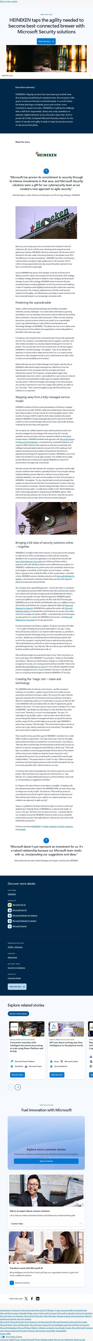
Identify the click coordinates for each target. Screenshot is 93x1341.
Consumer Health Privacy (10, 1339)
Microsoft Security (17, 1322)
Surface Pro (16, 1310)
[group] (27, 1050)
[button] (46, 41)
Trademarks (68, 1339)
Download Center (80, 1310)
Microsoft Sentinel (67, 439)
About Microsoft (78, 1328)
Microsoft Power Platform (28, 1328)
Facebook (53, 826)
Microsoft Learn (36, 1325)
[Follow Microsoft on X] (26, 1299)
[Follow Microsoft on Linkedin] (38, 1299)
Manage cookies (47, 1339)
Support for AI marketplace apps (55, 1325)
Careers (69, 1328)
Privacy (38, 1339)
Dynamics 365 (35, 1322)
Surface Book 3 (6, 1310)
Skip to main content (8, 1)
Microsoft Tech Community (78, 1325)
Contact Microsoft (27, 1339)
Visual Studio (60, 1328)
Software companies (46, 1328)
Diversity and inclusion (37, 1330)
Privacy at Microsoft (12, 1330)
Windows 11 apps (54, 1310)
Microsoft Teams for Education (12, 1316)
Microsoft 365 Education (33, 1316)
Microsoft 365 (41, 1310)
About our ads (79, 1339)
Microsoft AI (4, 1322)
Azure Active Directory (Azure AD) (29, 561)
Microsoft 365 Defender (28, 442)
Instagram (69, 826)
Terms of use (59, 1339)
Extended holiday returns (29, 1313)
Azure (27, 1322)
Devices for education (84, 1313)
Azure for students (24, 1319)
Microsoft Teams (6, 1325)
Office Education (50, 1316)
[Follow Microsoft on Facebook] (32, 1299)
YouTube (60, 826)
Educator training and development (70, 1316)
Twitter (46, 826)
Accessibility (50, 1330)
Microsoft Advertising (61, 1322)
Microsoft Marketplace (9, 1328)
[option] (18, 1013)
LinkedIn (22, 829)
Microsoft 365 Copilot (78, 1322)
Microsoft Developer (21, 1325)
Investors (24, 1330)
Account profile (67, 1310)
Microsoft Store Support (9, 1313)
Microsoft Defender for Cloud (33, 666)
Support (54, 1313)
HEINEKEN (36, 826)
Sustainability (61, 1330)
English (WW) (5, 1333)
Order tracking (44, 1313)
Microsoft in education (66, 1313)
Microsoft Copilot (28, 1310)
